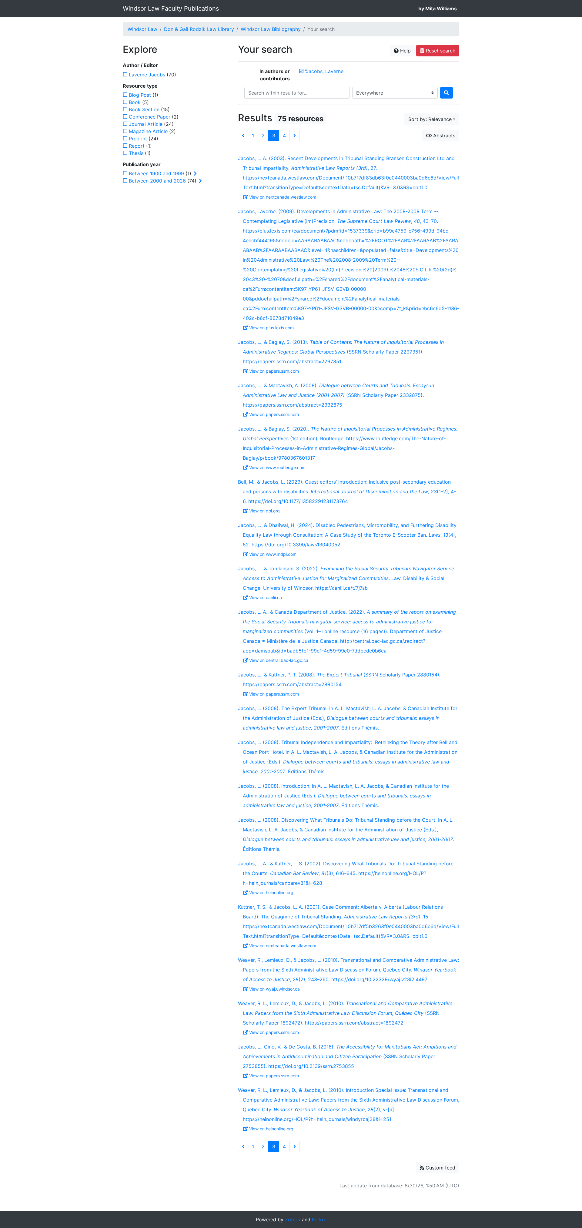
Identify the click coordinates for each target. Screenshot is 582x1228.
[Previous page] (243, 135)
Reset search (439, 51)
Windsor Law (142, 29)
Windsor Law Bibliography (271, 29)
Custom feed (439, 1168)
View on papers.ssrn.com (274, 371)
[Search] (446, 93)
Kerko (318, 1219)
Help (405, 51)
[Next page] (294, 135)
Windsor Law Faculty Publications (171, 8)
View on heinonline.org (271, 892)
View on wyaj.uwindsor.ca (274, 988)
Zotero (292, 1219)
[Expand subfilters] (195, 173)
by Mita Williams (437, 8)
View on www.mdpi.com (272, 554)
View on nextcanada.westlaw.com (282, 197)
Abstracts (443, 136)
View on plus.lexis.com (271, 327)
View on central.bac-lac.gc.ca (278, 660)
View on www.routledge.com (277, 467)
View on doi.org (264, 510)
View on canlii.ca (265, 597)
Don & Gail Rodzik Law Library (199, 29)
